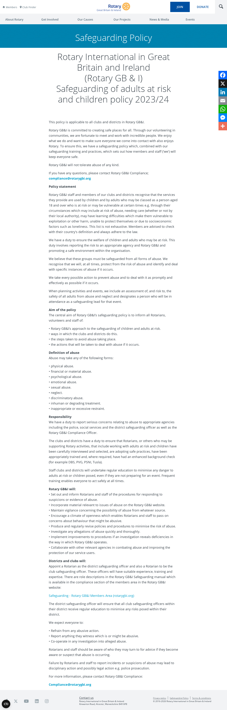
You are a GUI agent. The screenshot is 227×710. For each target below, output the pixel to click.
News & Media (159, 19)
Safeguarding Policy (179, 698)
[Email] (222, 100)
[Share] (222, 126)
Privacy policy (159, 698)
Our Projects (122, 19)
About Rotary (14, 19)
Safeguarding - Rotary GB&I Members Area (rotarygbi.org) (91, 595)
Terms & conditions (201, 698)
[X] (222, 83)
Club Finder (29, 7)
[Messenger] (222, 117)
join (180, 7)
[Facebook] (222, 75)
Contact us (86, 698)
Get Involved (50, 19)
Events (190, 19)
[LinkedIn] (222, 92)
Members (11, 7)
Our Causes (85, 19)
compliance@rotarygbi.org (70, 178)
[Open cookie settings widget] (6, 704)
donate (203, 7)
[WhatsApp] (222, 109)
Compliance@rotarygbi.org (70, 684)
